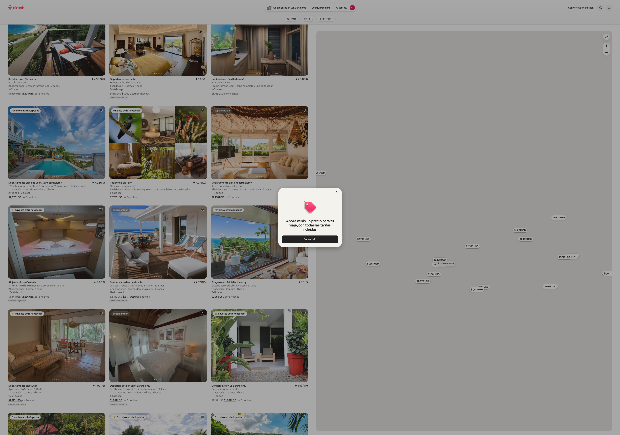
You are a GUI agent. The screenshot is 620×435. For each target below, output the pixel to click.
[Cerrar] (336, 191)
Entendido (310, 239)
